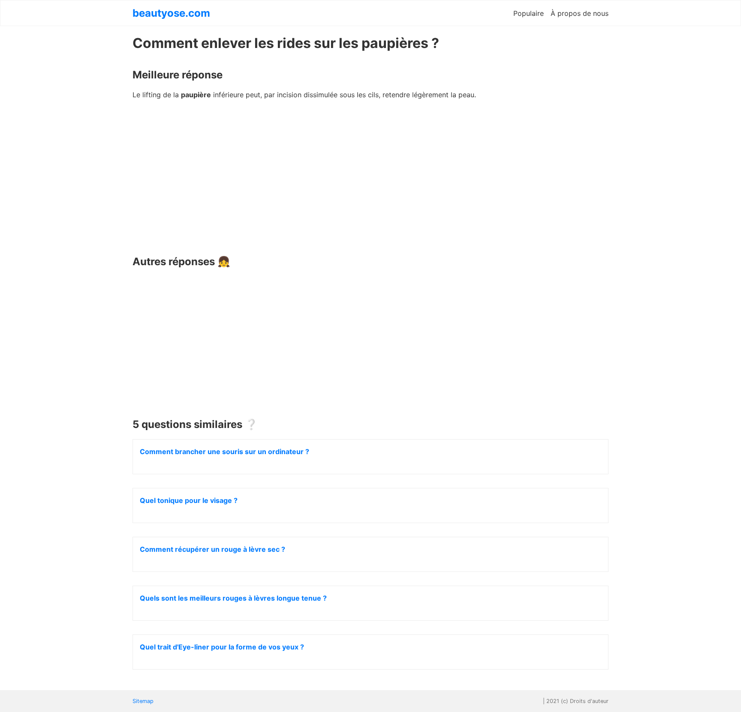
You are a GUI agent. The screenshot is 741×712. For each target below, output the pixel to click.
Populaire (528, 13)
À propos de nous (579, 13)
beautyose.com (171, 13)
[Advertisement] (370, 180)
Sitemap (143, 701)
